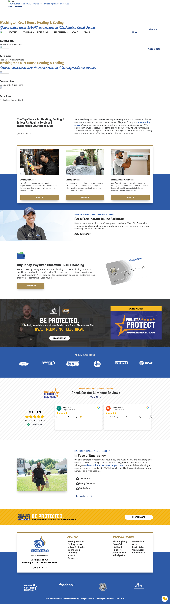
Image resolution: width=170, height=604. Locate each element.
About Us (72, 555)
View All (39, 197)
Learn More (30, 286)
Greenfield (118, 544)
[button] (151, 417)
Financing (72, 552)
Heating (12, 32)
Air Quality (60, 32)
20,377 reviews (39, 420)
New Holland (138, 541)
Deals (87, 32)
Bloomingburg (120, 541)
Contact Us (72, 558)
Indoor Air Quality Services (122, 179)
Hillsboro (117, 549)
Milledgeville (119, 555)
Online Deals (73, 549)
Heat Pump (43, 32)
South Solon (138, 547)
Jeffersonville (119, 552)
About (74, 32)
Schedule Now (7, 40)
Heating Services (27, 179)
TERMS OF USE (120, 598)
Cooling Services (73, 179)
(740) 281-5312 (15, 6)
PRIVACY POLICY (108, 598)
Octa (134, 544)
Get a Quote (5, 55)
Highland (117, 547)
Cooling (27, 32)
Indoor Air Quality (76, 547)
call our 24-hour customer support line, (103, 465)
